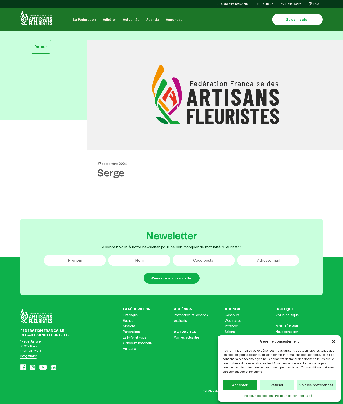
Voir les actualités (187, 337)
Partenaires (131, 332)
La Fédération (84, 19)
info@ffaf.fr (28, 356)
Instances (231, 326)
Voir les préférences (316, 385)
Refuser (277, 385)
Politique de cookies (258, 395)
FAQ (316, 4)
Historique (130, 315)
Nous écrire (293, 4)
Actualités (131, 19)
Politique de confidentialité (293, 395)
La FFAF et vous (134, 337)
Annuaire (129, 348)
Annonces (174, 19)
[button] (333, 341)
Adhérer (109, 19)
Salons (229, 332)
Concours (232, 315)
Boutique (267, 4)
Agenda (152, 19)
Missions (129, 326)
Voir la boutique (287, 315)
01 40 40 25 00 (31, 351)
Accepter (240, 385)
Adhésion (183, 309)
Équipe (128, 320)
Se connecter (297, 19)
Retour (41, 46)
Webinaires (233, 320)
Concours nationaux (234, 4)
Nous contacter (287, 332)
